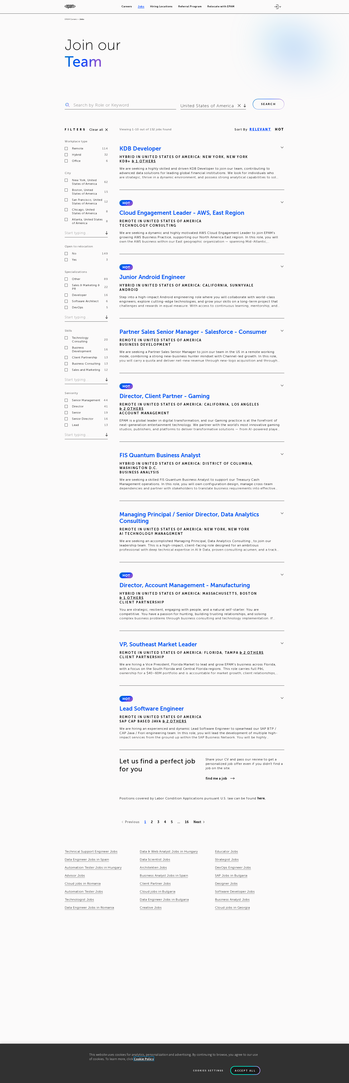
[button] (126, 203)
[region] (174, 1063)
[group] (201, 163)
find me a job (216, 778)
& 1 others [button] (144, 161)
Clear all (96, 130)
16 (187, 822)
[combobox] (181, 105)
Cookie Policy (144, 1059)
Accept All (245, 1070)
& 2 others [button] (131, 409)
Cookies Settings (208, 1070)
